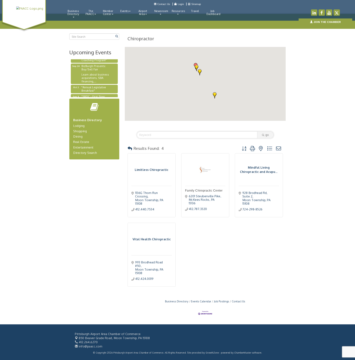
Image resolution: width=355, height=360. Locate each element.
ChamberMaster (242, 352)
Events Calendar (201, 301)
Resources (178, 11)
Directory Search (85, 153)
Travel (195, 11)
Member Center (108, 12)
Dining (77, 136)
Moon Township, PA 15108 (114, 338)
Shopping (80, 131)
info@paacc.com (90, 346)
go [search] (267, 135)
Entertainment (83, 147)
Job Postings (221, 301)
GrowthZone (212, 352)
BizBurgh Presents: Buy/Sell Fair (94, 65)
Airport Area (142, 12)
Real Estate (81, 142)
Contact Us (238, 301)
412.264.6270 (88, 342)
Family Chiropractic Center (204, 190)
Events (124, 11)
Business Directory (73, 12)
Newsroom (161, 11)
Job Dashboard (214, 12)
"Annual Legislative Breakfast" (94, 86)
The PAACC (90, 12)
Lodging (79, 126)
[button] (215, 95)
